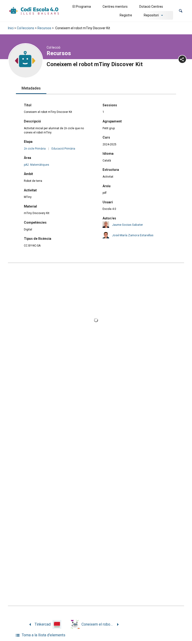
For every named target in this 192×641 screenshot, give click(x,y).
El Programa (82, 6)
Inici (11, 28)
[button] (180, 10)
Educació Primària (63, 148)
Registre (126, 15)
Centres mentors (115, 6)
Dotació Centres (151, 6)
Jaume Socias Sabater (127, 224)
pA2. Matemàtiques (36, 164)
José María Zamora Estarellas (132, 235)
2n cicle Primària (35, 148)
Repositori (151, 15)
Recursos (44, 28)
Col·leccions (25, 28)
